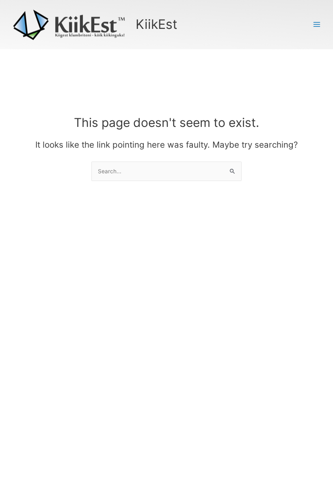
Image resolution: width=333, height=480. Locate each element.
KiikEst (156, 24)
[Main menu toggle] (317, 25)
